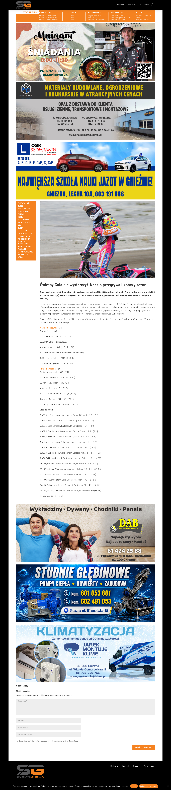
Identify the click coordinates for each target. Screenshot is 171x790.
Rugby (20, 228)
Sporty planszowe (23, 243)
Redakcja (114, 766)
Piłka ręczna (24, 209)
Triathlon (23, 231)
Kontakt (120, 5)
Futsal (21, 214)
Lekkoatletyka (25, 234)
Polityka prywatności (148, 786)
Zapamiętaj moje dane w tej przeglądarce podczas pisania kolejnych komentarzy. (48, 741)
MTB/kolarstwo (25, 252)
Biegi (20, 225)
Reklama (131, 5)
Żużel (20, 206)
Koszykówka (24, 212)
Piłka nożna (23, 203)
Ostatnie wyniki (30, 12)
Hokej (20, 217)
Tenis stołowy (25, 236)
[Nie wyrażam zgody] (168, 786)
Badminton (23, 255)
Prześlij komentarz (143, 747)
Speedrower (23, 220)
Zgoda (133, 786)
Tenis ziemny (24, 239)
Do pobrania (144, 5)
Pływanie (22, 249)
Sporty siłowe (24, 246)
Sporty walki (24, 223)
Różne (20, 257)
